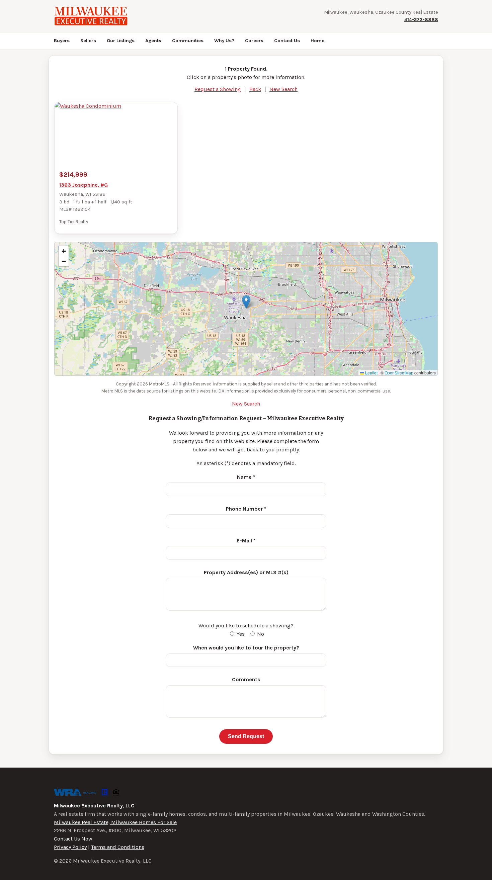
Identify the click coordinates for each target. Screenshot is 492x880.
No (260, 634)
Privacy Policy (70, 847)
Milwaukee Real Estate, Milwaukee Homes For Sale (115, 822)
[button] (246, 302)
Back (255, 89)
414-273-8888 (421, 19)
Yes (240, 634)
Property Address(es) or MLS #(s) (246, 572)
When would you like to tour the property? (246, 647)
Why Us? (224, 40)
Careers (254, 40)
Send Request (246, 736)
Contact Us (287, 40)
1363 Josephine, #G (83, 185)
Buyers (62, 40)
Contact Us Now (73, 838)
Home (317, 40)
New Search (283, 89)
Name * (246, 477)
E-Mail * (246, 540)
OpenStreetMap (399, 372)
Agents (153, 40)
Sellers (88, 40)
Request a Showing (217, 89)
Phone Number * (246, 509)
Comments (246, 679)
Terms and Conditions (117, 847)
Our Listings (121, 40)
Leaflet (371, 372)
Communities (187, 40)
